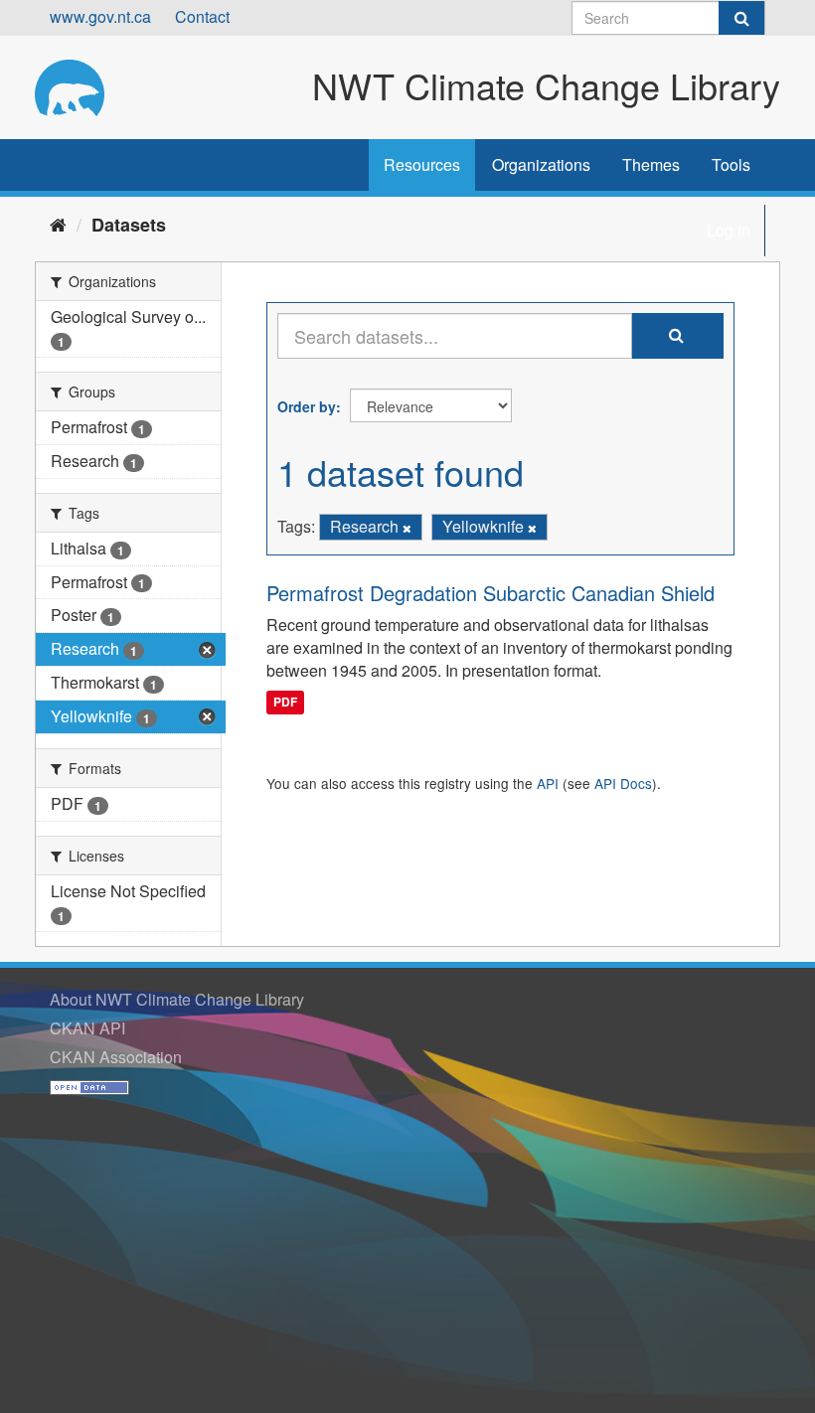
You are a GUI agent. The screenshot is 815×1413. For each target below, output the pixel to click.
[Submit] (741, 18)
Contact (202, 16)
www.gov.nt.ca (100, 16)
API (548, 783)
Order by (306, 406)
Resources (422, 164)
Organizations (541, 164)
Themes (651, 164)
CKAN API (87, 1028)
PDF (285, 701)
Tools (731, 164)
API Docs (623, 783)
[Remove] (407, 528)
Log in (728, 230)
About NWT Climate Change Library (177, 999)
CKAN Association (116, 1056)
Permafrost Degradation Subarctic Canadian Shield (490, 592)
